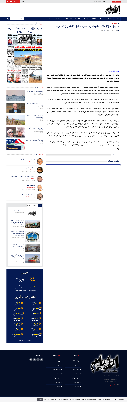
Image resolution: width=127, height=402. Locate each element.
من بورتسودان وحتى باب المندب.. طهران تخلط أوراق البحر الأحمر (35, 92)
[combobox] (17, 18)
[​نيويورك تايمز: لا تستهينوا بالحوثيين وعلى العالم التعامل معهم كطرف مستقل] (32, 224)
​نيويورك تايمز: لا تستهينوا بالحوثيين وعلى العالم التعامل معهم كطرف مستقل (17, 222)
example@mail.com (112, 385)
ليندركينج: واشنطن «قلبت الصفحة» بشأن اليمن (35, 104)
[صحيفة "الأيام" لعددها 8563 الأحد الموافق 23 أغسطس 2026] (24, 58)
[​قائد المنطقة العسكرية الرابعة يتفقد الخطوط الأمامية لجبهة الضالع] (15, 120)
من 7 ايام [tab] (35, 205)
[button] (117, 19)
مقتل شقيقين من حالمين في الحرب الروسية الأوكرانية (35, 128)
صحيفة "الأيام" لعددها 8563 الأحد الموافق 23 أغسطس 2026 (25, 30)
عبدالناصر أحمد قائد (30, 196)
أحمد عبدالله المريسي (30, 187)
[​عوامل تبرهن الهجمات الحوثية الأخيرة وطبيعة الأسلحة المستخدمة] (32, 248)
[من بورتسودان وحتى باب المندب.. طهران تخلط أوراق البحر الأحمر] (15, 95)
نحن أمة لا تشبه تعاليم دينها (19, 210)
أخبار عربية (114, 23)
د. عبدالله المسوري (31, 178)
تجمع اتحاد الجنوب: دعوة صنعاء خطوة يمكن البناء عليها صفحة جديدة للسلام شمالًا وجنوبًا (17, 233)
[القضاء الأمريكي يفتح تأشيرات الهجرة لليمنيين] (15, 144)
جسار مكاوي (32, 161)
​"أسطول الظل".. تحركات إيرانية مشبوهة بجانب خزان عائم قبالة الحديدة (17, 257)
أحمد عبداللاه (32, 170)
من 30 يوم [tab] (29, 205)
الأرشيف (22, 1)
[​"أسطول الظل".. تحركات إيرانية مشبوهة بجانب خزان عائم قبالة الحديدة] (32, 258)
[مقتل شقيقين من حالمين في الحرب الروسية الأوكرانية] (15, 132)
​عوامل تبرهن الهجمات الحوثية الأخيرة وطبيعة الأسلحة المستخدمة (17, 245)
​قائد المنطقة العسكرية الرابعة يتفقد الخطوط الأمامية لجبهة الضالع (35, 116)
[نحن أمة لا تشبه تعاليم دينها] (32, 213)
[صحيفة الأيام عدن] (113, 10)
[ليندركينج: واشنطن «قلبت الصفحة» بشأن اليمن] (15, 108)
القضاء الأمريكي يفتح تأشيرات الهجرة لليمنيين (34, 140)
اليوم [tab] (40, 205)
